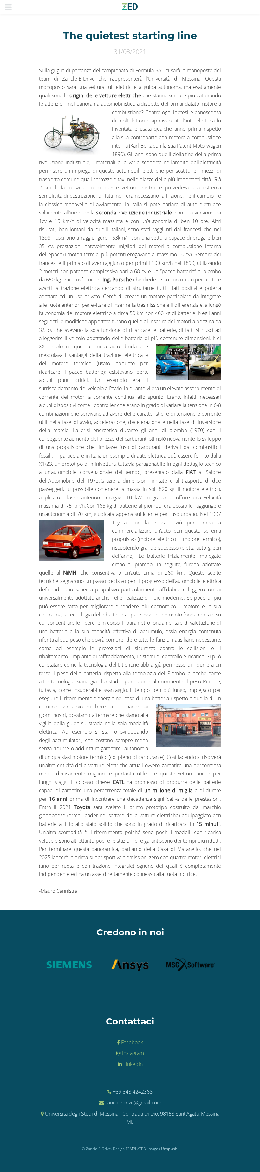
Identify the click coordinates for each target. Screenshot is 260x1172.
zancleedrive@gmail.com (133, 1102)
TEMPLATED (136, 1148)
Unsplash (169, 1148)
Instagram (132, 1053)
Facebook (131, 1042)
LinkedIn (132, 1064)
